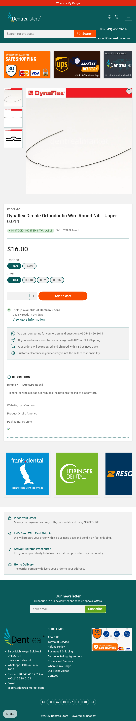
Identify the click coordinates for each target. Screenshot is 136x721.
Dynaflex (13, 208)
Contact (53, 675)
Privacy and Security (60, 661)
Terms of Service (58, 642)
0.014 (14, 280)
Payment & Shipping (60, 651)
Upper (14, 266)
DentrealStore (59, 716)
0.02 (43, 280)
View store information (29, 319)
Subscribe (95, 609)
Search (87, 34)
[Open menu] (128, 17)
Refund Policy (56, 646)
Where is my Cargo (59, 666)
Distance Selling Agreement (65, 656)
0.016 (57, 280)
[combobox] (50, 34)
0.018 (29, 280)
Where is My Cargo (68, 3)
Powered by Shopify (83, 716)
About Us (53, 637)
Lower (29, 266)
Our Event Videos (58, 670)
